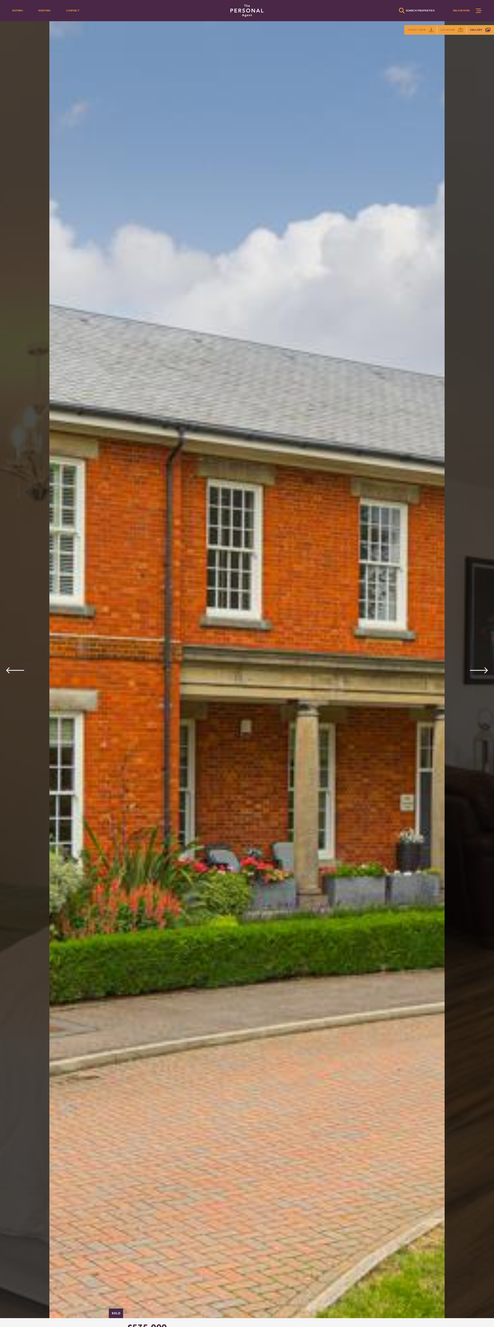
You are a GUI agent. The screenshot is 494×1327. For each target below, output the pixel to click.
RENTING (44, 10)
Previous (15, 670)
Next (479, 670)
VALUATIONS (461, 10)
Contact (73, 10)
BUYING (17, 10)
